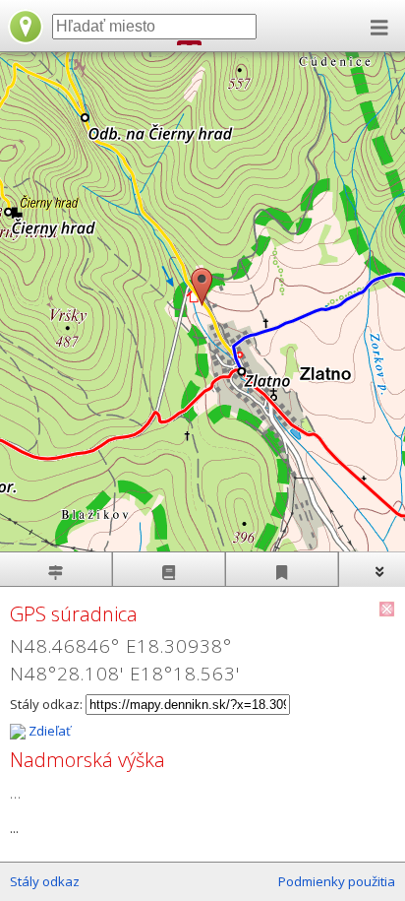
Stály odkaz (45, 881)
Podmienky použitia (336, 881)
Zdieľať (48, 731)
